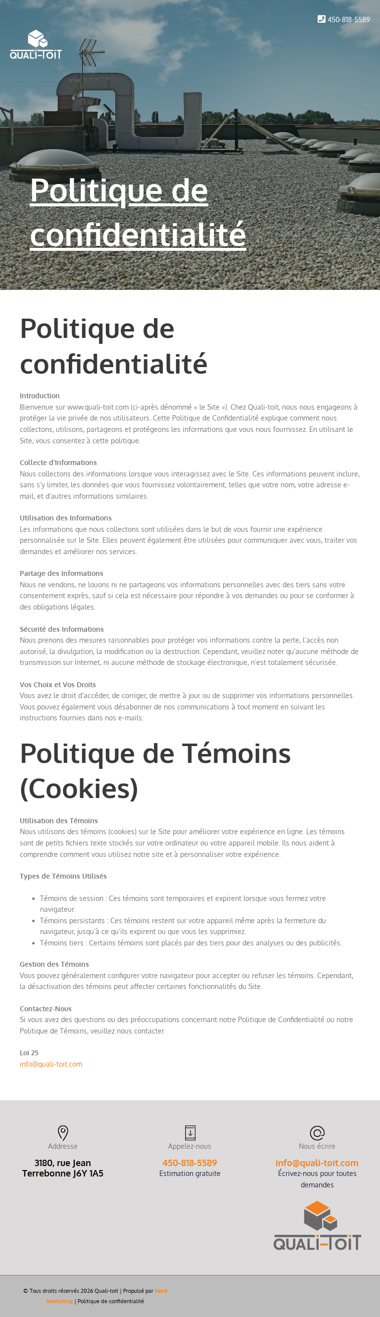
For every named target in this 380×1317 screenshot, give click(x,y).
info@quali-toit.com (317, 1162)
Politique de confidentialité (111, 1301)
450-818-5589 (349, 19)
